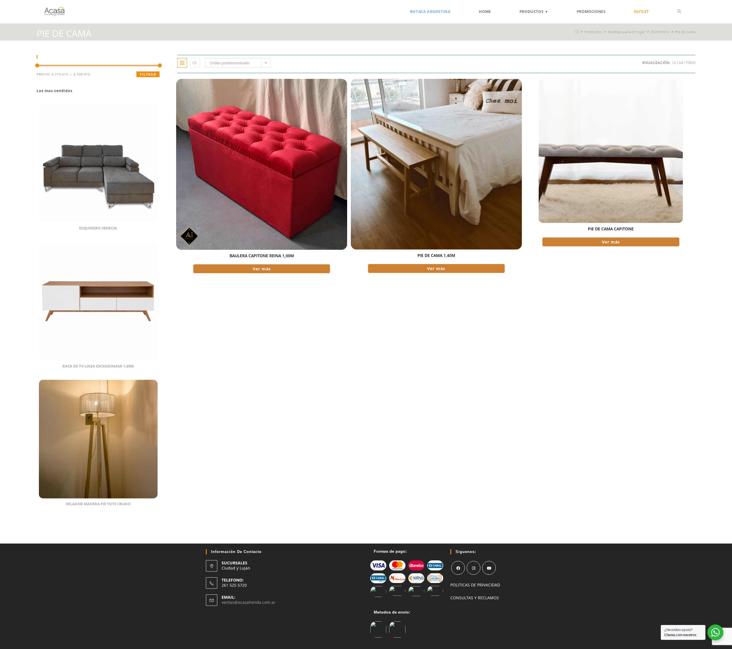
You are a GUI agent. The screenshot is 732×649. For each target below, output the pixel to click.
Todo (690, 62)
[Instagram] (473, 568)
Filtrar (148, 74)
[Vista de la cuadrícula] (182, 63)
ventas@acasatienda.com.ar (248, 602)
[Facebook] (458, 568)
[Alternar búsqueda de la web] (679, 11)
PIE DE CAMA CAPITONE (611, 228)
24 (681, 62)
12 (674, 62)
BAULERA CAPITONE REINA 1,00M (262, 255)
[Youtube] (489, 568)
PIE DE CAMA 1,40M (436, 255)
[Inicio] (577, 31)
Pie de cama (685, 31)
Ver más (262, 268)
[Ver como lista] (195, 63)
